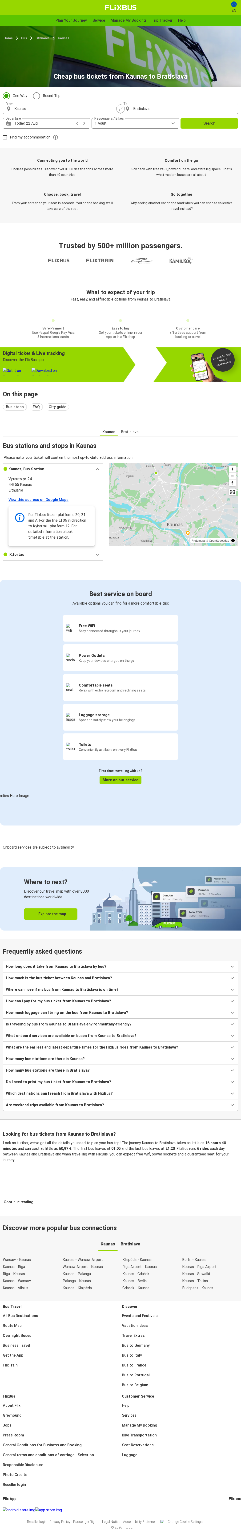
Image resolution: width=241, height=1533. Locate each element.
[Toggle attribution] (233, 540)
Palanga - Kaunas (77, 1281)
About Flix (11, 1405)
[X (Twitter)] (235, 1510)
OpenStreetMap (219, 540)
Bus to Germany (136, 1345)
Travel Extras (133, 1335)
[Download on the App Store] (48, 1510)
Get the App (13, 1355)
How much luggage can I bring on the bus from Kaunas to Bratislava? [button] (67, 1012)
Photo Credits (15, 1474)
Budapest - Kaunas (197, 1288)
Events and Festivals (140, 1315)
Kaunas (63, 38)
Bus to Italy (132, 1355)
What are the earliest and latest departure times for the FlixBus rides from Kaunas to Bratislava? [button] (92, 1047)
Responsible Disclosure (23, 1465)
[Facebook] (229, 1510)
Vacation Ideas (135, 1325)
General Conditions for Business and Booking (42, 1445)
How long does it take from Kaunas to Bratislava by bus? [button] (56, 966)
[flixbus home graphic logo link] (120, 7)
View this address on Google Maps (38, 499)
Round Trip (51, 96)
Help (125, 1405)
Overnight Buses (17, 1335)
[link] (120, 899)
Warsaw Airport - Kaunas (83, 1267)
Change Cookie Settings (185, 1522)
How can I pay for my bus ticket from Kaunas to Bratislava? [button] (58, 1001)
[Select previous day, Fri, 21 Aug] (77, 123)
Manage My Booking (139, 1425)
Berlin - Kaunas (194, 1259)
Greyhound (12, 1415)
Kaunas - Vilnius (15, 1288)
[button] (53, 469)
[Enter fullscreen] (232, 491)
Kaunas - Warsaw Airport (83, 1259)
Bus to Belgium (135, 1385)
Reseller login (14, 1484)
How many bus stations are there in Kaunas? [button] (45, 1059)
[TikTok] (236, 1510)
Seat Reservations (138, 1445)
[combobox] (65, 109)
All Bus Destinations (20, 1315)
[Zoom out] (232, 475)
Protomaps (198, 540)
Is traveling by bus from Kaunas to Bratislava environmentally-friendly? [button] (69, 1024)
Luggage (129, 1455)
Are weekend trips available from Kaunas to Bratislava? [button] (55, 1105)
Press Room (13, 1435)
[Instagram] (231, 1510)
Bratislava (130, 432)
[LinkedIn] (233, 1510)
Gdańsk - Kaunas (135, 1288)
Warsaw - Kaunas (17, 1259)
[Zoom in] (232, 469)
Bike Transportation (139, 1435)
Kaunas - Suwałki (196, 1274)
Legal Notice (111, 1522)
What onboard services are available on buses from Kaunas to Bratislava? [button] (71, 1035)
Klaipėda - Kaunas (137, 1259)
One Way (20, 96)
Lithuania (42, 38)
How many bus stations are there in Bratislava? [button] (48, 1070)
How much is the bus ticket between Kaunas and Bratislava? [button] (59, 978)
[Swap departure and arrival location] (120, 109)
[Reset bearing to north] (232, 482)
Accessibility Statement (140, 1522)
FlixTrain (10, 1365)
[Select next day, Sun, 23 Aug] (84, 123)
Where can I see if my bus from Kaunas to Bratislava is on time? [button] (62, 989)
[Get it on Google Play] (19, 1510)
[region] (173, 504)
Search (209, 123)
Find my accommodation (30, 137)
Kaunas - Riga (14, 1267)
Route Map (12, 1325)
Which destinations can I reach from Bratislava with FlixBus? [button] (59, 1093)
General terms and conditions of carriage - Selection (48, 1455)
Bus (24, 38)
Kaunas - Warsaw (17, 1281)
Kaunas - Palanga (77, 1274)
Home (8, 38)
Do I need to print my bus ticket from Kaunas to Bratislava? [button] (58, 1082)
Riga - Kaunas (14, 1274)
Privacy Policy (59, 1522)
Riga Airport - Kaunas (139, 1267)
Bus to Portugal (136, 1375)
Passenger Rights (86, 1522)
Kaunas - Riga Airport (199, 1267)
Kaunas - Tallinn (195, 1281)
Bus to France (134, 1365)
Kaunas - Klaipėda (77, 1288)
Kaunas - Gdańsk (135, 1274)
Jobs (7, 1425)
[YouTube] (232, 1510)
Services (129, 1415)
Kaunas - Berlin (134, 1281)
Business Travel (16, 1345)
